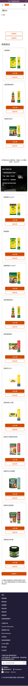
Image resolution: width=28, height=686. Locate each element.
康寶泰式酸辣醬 (8, 505)
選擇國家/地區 (6, 630)
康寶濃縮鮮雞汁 (9, 84)
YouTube (6, 672)
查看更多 (14, 574)
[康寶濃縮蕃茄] (14, 346)
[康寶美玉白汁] (14, 380)
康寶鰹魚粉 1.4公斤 (10, 265)
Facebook (18, 669)
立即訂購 (14, 73)
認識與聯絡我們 (6, 618)
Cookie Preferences (8, 626)
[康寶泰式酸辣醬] (14, 517)
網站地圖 (4, 647)
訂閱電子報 (5, 623)
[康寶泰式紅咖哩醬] (14, 483)
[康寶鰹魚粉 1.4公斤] (14, 277)
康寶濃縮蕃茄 (8, 334)
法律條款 (4, 637)
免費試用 (4, 615)
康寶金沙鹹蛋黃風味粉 (11, 437)
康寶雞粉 (7, 50)
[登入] (25, 5)
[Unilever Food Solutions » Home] (7, 5)
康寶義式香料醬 (8, 539)
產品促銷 (4, 608)
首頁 (3, 595)
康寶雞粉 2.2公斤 (9, 197)
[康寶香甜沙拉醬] (14, 414)
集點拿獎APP (7, 669)
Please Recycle (6, 633)
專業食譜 (4, 601)
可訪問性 (4, 650)
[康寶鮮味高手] (14, 131)
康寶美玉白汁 (8, 368)
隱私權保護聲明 (6, 640)
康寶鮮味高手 (8, 119)
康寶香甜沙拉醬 (8, 402)
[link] (14, 1)
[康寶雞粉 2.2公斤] (14, 209)
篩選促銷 (14, 38)
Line (14, 672)
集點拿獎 (4, 612)
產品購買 (4, 605)
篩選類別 (14, 33)
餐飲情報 (4, 598)
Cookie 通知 (5, 643)
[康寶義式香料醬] (14, 551)
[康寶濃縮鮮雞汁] (14, 96)
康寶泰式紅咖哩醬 (9, 471)
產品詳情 (14, 77)
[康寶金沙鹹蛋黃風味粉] (14, 449)
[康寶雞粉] (14, 62)
